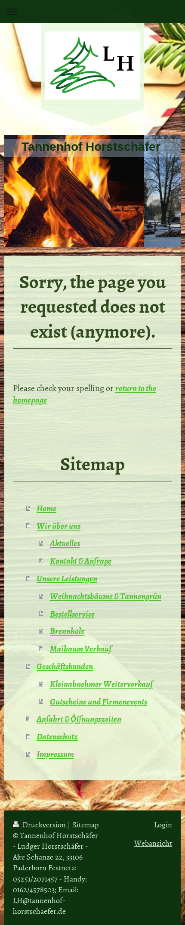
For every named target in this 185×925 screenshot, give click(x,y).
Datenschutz (57, 735)
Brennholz (67, 630)
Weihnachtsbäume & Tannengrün (105, 595)
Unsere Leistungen (67, 577)
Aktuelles (65, 542)
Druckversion (44, 824)
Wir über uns (58, 525)
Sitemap (85, 824)
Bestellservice (72, 613)
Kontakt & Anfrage (80, 560)
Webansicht (153, 843)
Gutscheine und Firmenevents (98, 701)
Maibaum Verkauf (80, 648)
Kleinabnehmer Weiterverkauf (101, 683)
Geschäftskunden (65, 665)
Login (163, 824)
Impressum (55, 753)
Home (46, 507)
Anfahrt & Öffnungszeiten (79, 718)
